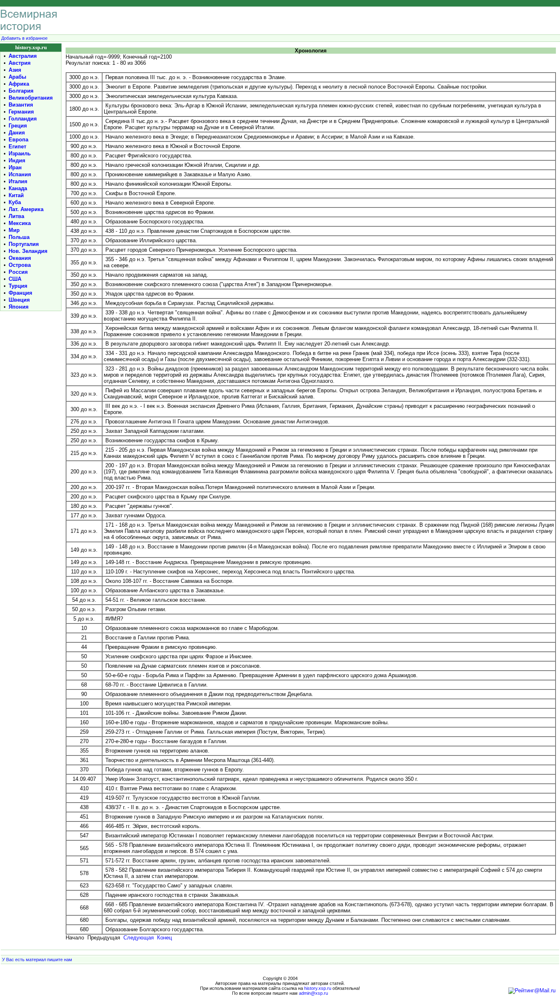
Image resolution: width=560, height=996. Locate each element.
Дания (17, 133)
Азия (15, 70)
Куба (15, 202)
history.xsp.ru (317, 988)
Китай (16, 195)
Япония (19, 307)
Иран (15, 167)
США (15, 279)
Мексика (20, 223)
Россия (18, 272)
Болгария (21, 91)
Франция (20, 293)
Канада (18, 188)
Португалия (24, 244)
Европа (18, 139)
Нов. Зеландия (28, 251)
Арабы (17, 77)
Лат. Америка (26, 209)
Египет (17, 146)
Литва (16, 216)
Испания (20, 174)
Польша (19, 237)
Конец (164, 938)
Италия (18, 181)
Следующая (138, 938)
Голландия (23, 119)
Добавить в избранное (24, 38)
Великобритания (31, 98)
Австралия (23, 56)
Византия (21, 105)
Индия (17, 160)
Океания (20, 258)
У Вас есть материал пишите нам (37, 959)
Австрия (20, 63)
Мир (14, 230)
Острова (20, 265)
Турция (18, 286)
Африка (19, 84)
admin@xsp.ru (313, 993)
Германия (21, 112)
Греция (18, 126)
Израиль (20, 153)
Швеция (19, 300)
